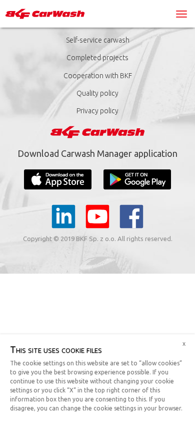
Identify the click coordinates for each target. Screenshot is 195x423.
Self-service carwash (98, 40)
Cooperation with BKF (98, 76)
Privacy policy (97, 111)
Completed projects (97, 58)
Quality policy (97, 93)
